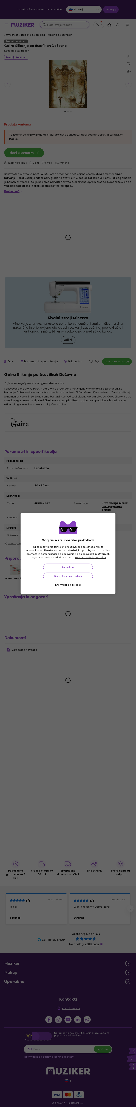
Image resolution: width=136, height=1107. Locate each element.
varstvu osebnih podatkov (90, 557)
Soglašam (68, 567)
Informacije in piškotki (68, 585)
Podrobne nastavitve (68, 576)
